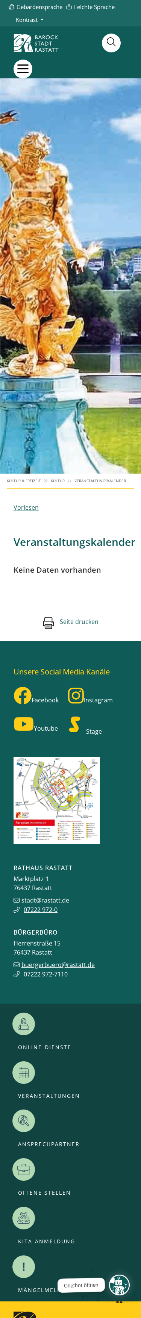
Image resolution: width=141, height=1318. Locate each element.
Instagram (98, 700)
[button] (23, 68)
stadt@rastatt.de (45, 900)
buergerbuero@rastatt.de (58, 965)
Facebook (45, 700)
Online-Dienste (44, 1047)
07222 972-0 (41, 910)
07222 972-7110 (46, 974)
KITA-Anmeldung (46, 1241)
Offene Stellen (44, 1192)
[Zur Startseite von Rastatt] (36, 43)
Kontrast (26, 19)
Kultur (58, 480)
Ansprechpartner (49, 1144)
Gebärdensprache (39, 7)
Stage (94, 731)
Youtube (46, 728)
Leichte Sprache (94, 7)
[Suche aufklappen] (111, 43)
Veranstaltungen (49, 1096)
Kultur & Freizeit (24, 480)
